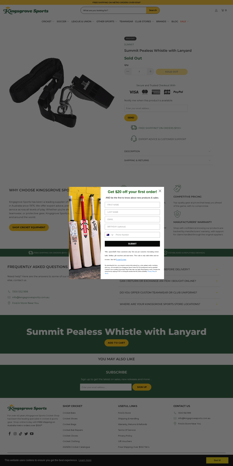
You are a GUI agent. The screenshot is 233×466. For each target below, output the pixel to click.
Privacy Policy (151, 271)
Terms (106, 273)
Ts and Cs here (121, 259)
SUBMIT (132, 243)
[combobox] (109, 235)
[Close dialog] (160, 191)
